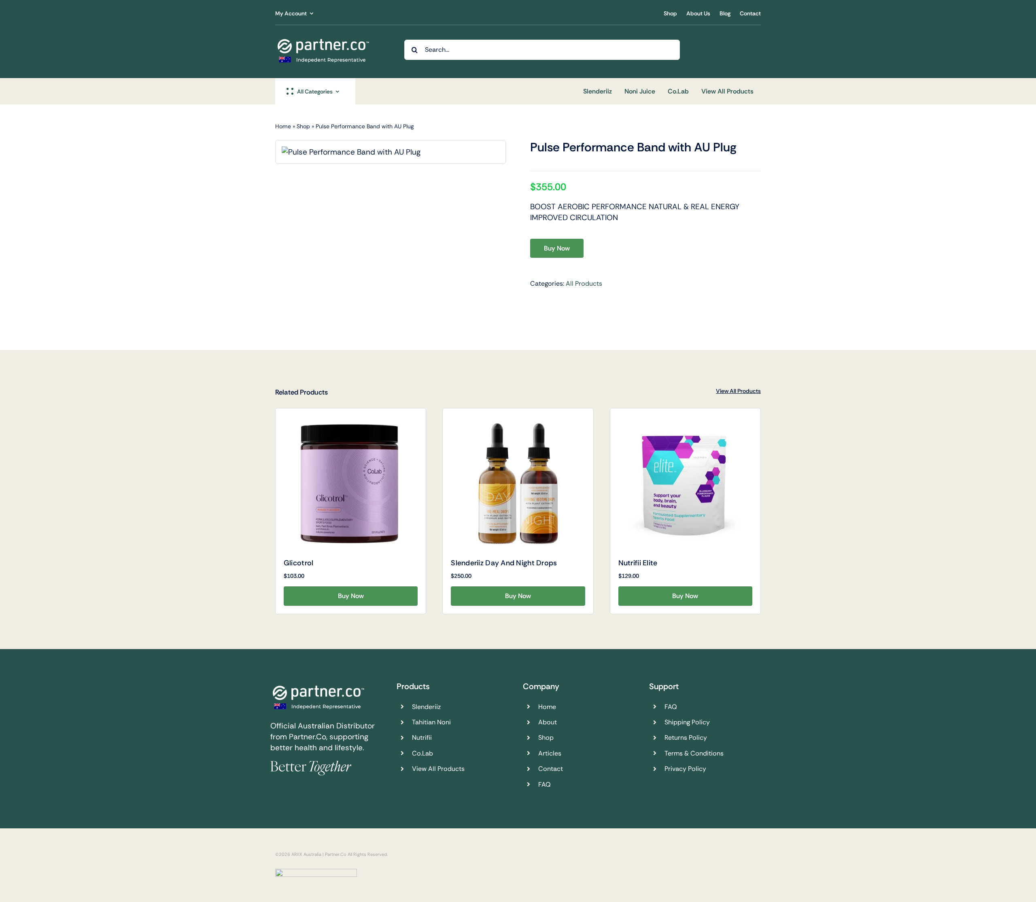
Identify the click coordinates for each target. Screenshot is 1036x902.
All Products (584, 283)
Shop (303, 126)
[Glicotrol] (351, 483)
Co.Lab (422, 753)
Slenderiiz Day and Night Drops (504, 563)
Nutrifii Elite (638, 563)
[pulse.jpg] (351, 151)
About (547, 722)
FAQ (544, 784)
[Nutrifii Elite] (685, 483)
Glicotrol (298, 563)
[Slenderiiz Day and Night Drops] (518, 483)
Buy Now (557, 248)
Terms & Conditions (694, 753)
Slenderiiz (426, 706)
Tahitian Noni (431, 722)
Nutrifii (422, 737)
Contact (550, 768)
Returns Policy (685, 737)
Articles (549, 753)
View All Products (738, 391)
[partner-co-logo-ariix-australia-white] (323, 40)
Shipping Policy (687, 722)
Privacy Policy (685, 768)
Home (283, 126)
